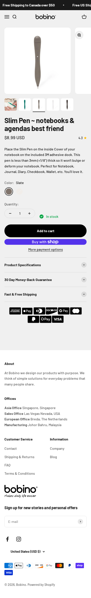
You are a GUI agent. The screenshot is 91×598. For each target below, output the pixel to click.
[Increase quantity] (29, 213)
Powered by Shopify (41, 585)
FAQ (7, 465)
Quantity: (11, 204)
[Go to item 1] (10, 105)
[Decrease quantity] (10, 213)
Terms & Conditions (19, 473)
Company (57, 448)
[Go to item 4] (53, 105)
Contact (10, 448)
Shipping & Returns (19, 457)
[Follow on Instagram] (19, 539)
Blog (53, 457)
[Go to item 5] (67, 105)
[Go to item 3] (39, 105)
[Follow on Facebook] (7, 539)
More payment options (45, 249)
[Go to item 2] (25, 105)
